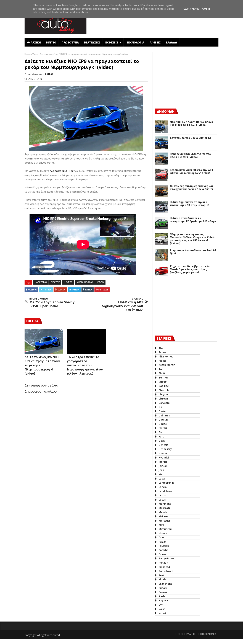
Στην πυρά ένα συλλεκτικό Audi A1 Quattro (193, 252)
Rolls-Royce (166, 571)
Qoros (162, 554)
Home (28, 54)
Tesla (162, 596)
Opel (161, 537)
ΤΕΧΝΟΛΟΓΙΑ (135, 42)
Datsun (163, 419)
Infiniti (163, 461)
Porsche (163, 550)
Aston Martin (167, 365)
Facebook (32, 289)
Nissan (163, 533)
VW (161, 604)
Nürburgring (84, 282)
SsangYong (165, 583)
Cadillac (163, 386)
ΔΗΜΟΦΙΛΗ (165, 111)
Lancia (163, 487)
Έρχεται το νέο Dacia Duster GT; (191, 138)
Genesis (163, 445)
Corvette (164, 402)
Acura (162, 352)
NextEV (55, 282)
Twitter (47, 289)
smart (162, 613)
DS (160, 407)
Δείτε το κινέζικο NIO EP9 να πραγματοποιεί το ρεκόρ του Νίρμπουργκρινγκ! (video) (42, 365)
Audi (161, 369)
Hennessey (165, 449)
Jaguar (163, 466)
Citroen (163, 398)
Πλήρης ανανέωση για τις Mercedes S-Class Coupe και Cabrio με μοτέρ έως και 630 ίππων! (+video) (192, 239)
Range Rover (166, 558)
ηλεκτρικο (41, 282)
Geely (162, 440)
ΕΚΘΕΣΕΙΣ (112, 42)
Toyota (163, 600)
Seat (161, 575)
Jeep (161, 470)
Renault (163, 562)
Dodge (163, 424)
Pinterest (103, 289)
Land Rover (165, 491)
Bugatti (163, 381)
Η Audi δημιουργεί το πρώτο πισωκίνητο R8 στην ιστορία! (189, 204)
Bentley (163, 377)
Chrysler (164, 394)
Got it (206, 8)
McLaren (164, 516)
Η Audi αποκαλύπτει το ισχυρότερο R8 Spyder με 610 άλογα (193, 220)
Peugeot (164, 545)
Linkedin (75, 289)
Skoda (162, 579)
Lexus (162, 495)
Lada (162, 478)
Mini (161, 524)
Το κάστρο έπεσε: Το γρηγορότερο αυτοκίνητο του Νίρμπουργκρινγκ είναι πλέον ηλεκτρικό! (85, 365)
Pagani (163, 541)
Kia (161, 474)
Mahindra (165, 503)
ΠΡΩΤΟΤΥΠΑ (70, 42)
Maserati (164, 508)
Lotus (162, 499)
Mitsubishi (165, 529)
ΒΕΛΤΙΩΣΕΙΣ (92, 42)
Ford (161, 436)
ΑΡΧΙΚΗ (36, 42)
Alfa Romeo (166, 356)
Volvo (162, 609)
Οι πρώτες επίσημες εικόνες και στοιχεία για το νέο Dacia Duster (191, 188)
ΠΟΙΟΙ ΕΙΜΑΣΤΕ (185, 634)
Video (35, 54)
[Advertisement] (154, 24)
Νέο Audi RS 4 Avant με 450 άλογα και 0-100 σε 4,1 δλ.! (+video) (191, 123)
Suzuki (163, 592)
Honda (163, 453)
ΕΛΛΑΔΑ (171, 42)
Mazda (163, 512)
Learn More (191, 8)
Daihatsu (164, 415)
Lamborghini (167, 482)
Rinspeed (164, 567)
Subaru (163, 588)
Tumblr (88, 289)
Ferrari (163, 428)
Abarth (163, 348)
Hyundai (164, 457)
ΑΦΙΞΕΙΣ (155, 42)
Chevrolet (165, 390)
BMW (162, 373)
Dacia (162, 411)
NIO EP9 (68, 282)
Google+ (61, 289)
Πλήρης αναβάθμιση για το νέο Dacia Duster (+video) (190, 156)
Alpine (162, 360)
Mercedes (164, 520)
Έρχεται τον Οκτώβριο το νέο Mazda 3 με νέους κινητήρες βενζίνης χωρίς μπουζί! (190, 269)
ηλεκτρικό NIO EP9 (61, 170)
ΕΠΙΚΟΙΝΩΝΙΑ (207, 634)
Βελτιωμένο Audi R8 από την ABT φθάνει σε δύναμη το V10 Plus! (191, 172)
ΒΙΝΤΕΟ (51, 42)
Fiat (161, 432)
